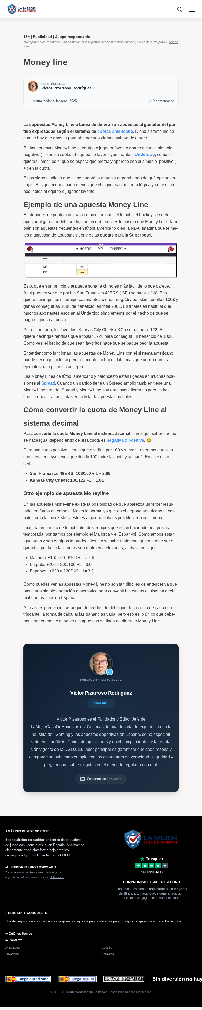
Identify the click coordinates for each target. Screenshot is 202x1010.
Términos (108, 954)
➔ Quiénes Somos (18, 934)
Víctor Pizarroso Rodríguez (68, 88)
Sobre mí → (101, 703)
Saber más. (57, 877)
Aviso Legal (12, 947)
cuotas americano (115, 131)
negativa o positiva (125, 440)
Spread (48, 383)
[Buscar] (179, 9)
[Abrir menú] (192, 9)
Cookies (107, 947)
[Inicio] (21, 9)
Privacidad (12, 954)
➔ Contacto (13, 940)
